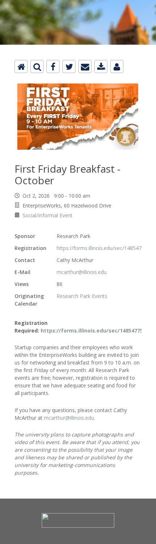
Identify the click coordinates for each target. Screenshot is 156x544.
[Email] (84, 66)
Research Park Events (82, 296)
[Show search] (37, 66)
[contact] (116, 66)
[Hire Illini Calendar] (78, 4)
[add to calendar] (100, 66)
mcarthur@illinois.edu (82, 272)
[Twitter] (68, 66)
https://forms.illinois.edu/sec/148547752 (103, 248)
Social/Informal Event (47, 215)
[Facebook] (52, 66)
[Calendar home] (21, 66)
